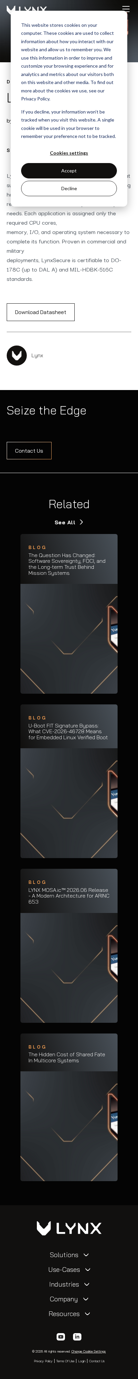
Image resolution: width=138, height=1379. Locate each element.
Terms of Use (65, 1361)
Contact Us (29, 450)
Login (81, 1361)
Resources (64, 1313)
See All (66, 522)
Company (64, 1299)
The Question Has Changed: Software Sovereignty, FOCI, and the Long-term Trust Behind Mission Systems (67, 564)
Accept (69, 170)
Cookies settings (69, 153)
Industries (64, 1284)
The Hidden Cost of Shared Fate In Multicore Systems (66, 1057)
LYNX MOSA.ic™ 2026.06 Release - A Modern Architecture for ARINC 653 (69, 896)
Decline (69, 188)
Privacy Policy (43, 1361)
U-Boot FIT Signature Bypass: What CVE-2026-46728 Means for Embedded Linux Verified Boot (68, 732)
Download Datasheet (40, 312)
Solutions (64, 1254)
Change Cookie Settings (88, 1351)
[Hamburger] (126, 9)
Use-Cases (64, 1269)
